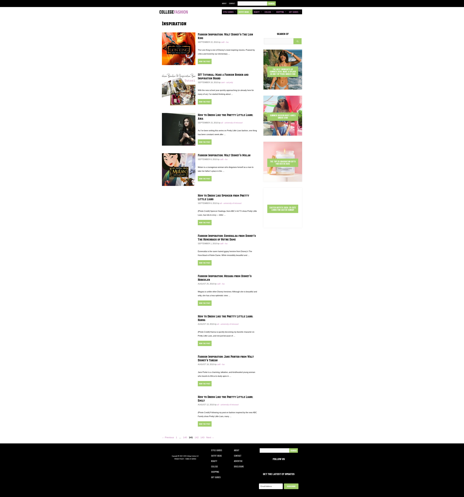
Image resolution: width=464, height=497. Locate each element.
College (268, 12)
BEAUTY (214, 461)
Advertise (238, 461)
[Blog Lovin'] (301, 3)
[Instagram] (290, 3)
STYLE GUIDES (216, 450)
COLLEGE (214, 466)
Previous (168, 437)
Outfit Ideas (244, 12)
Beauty (257, 12)
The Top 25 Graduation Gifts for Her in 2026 (283, 162)
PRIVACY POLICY (179, 459)
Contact (232, 3)
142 (197, 437)
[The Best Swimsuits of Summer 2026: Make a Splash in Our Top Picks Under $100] (282, 87)
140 (185, 437)
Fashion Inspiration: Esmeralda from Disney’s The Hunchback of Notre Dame (227, 237)
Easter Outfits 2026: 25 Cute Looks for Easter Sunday (282, 208)
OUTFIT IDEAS (216, 455)
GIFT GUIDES (216, 477)
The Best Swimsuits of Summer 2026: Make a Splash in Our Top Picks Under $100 (283, 71)
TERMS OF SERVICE (190, 459)
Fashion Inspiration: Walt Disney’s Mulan (224, 155)
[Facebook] (279, 3)
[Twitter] (285, 3)
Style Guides (228, 12)
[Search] (271, 3)
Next (210, 437)
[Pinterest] (296, 3)
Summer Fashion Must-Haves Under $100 (283, 116)
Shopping (280, 12)
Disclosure (239, 466)
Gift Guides (293, 12)
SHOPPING (215, 471)
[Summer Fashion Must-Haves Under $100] (282, 133)
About (224, 3)
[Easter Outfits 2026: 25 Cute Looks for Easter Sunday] (282, 225)
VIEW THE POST (204, 61)
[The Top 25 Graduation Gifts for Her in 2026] (282, 179)
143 (202, 437)
